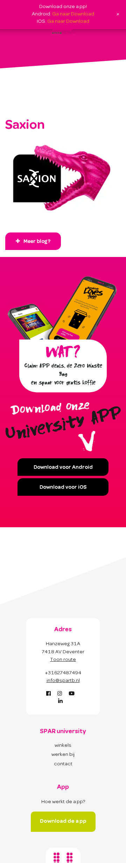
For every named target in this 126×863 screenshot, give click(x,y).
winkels (63, 746)
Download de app (63, 821)
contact (63, 764)
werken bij (63, 755)
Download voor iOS (63, 487)
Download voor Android (63, 468)
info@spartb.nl (63, 681)
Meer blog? (36, 242)
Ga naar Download (73, 14)
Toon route (63, 660)
